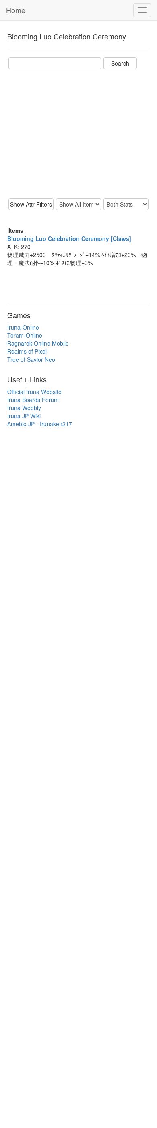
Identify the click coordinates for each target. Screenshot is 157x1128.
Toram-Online (24, 335)
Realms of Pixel (27, 351)
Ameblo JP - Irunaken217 (39, 424)
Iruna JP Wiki (24, 416)
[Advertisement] (78, 133)
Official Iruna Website (34, 392)
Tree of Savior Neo (31, 359)
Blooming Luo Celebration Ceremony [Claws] (69, 238)
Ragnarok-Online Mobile (38, 343)
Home (15, 10)
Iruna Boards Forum (33, 400)
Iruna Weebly (24, 408)
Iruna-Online (23, 327)
